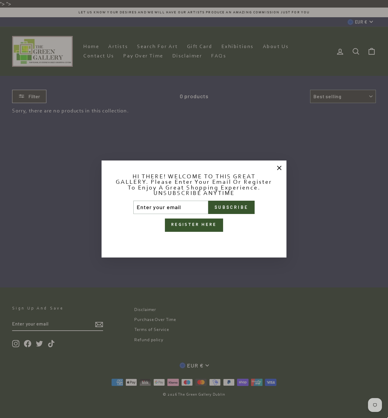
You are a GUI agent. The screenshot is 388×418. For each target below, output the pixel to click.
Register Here (194, 225)
